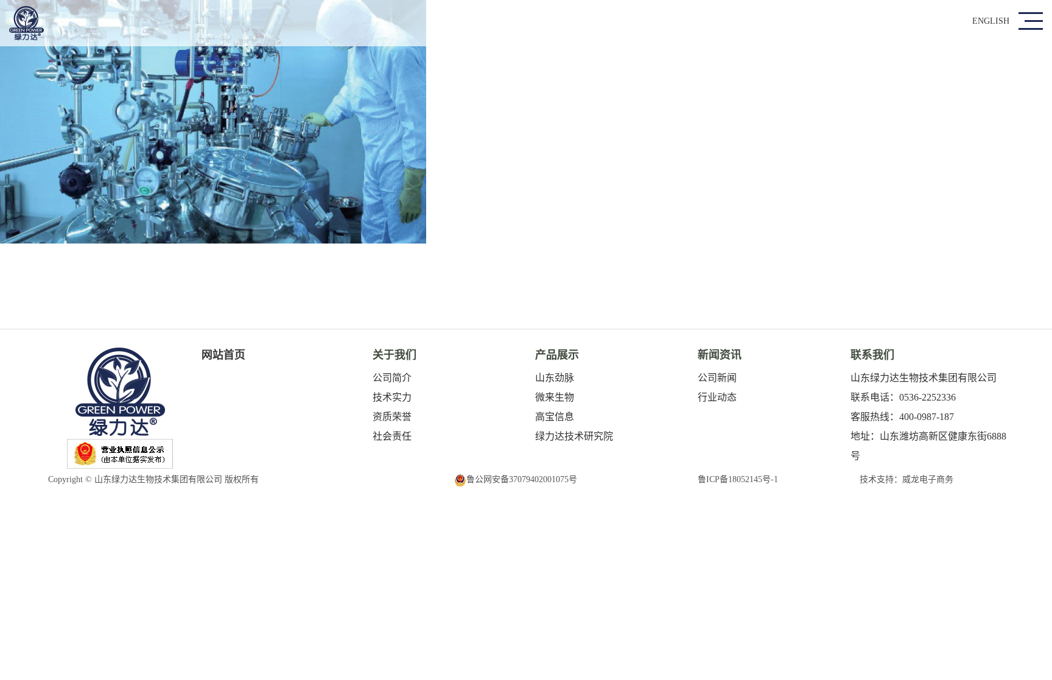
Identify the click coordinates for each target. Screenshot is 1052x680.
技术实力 (392, 397)
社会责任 (392, 436)
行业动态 (717, 397)
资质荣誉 (392, 417)
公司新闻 (717, 378)
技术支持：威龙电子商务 (906, 479)
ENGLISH (990, 21)
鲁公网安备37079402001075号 (521, 479)
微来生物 (554, 397)
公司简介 (392, 378)
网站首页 (223, 355)
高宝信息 (554, 417)
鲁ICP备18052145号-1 (738, 479)
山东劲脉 (554, 378)
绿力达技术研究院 (574, 436)
